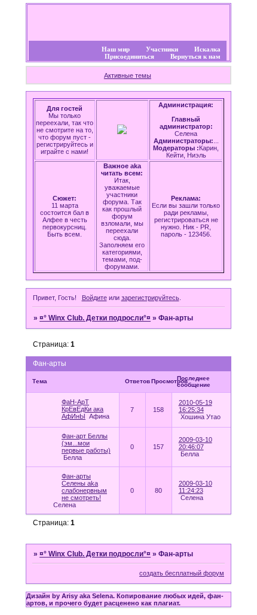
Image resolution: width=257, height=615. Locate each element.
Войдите (94, 297)
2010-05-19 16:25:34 (195, 406)
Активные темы (127, 75)
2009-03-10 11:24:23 (195, 487)
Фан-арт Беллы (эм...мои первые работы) (86, 443)
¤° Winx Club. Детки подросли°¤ (95, 318)
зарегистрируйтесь (150, 297)
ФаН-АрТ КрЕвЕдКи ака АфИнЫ (82, 409)
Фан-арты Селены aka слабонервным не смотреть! (84, 486)
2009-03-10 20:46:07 (195, 443)
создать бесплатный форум (181, 573)
